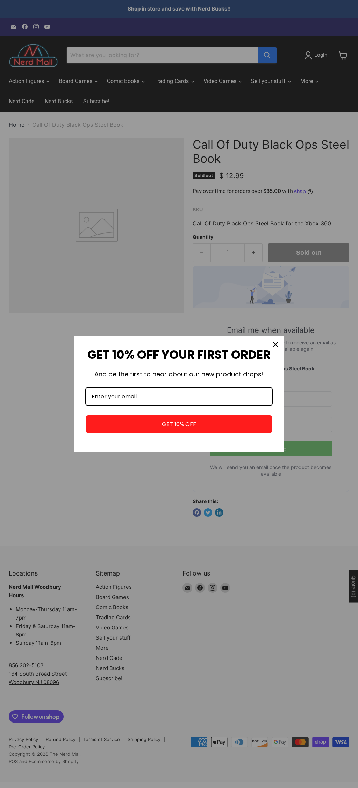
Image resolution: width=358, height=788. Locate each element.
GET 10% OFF (179, 424)
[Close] (275, 344)
